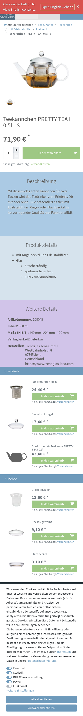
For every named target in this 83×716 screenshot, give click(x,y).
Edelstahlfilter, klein (44, 382)
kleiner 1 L (42, 29)
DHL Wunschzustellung (28, 677)
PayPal (17, 681)
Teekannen (64, 25)
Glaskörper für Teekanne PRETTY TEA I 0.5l (52, 448)
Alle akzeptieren (41, 699)
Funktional (20, 686)
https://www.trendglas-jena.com (49, 363)
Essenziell (19, 668)
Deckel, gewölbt (42, 522)
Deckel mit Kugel (42, 414)
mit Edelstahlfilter (19, 29)
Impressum (63, 652)
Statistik (18, 672)
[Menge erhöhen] (16, 150)
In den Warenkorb (50, 153)
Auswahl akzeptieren (41, 708)
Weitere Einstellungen (20, 690)
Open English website (57, 6)
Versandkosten (40, 164)
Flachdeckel (39, 554)
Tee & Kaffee (45, 25)
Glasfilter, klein (41, 490)
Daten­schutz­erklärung (42, 661)
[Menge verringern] (16, 156)
